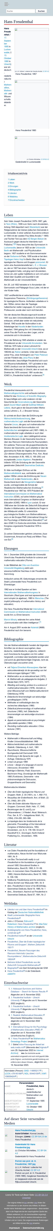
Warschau (39, 598)
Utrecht (7, 64)
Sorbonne (14, 256)
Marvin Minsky (10, 619)
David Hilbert (15, 404)
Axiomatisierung (25, 401)
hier (25, 1202)
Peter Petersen (41, 354)
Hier (35, 1202)
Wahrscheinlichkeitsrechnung (17, 418)
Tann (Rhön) (11, 223)
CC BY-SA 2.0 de (39, 1136)
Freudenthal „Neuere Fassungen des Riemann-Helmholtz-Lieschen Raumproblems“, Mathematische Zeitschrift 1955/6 (26, 955)
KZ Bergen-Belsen (36, 238)
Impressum (14, 1227)
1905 (6, 46)
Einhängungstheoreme (37, 298)
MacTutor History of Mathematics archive (27, 925)
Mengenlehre (30, 481)
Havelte (21, 326)
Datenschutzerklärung (33, 1227)
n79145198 (16, 1073)
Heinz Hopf (19, 259)
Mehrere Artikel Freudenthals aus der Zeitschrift (23, 963)
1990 (6, 61)
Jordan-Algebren (23, 459)
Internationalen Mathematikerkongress (21, 592)
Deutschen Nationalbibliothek (31, 912)
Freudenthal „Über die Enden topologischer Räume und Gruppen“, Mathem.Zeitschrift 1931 (26, 944)
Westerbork (34, 226)
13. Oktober (7, 57)
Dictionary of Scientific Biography (31, 395)
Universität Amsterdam (32, 343)
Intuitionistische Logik (13, 436)
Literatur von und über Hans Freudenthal (25, 909)
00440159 (34, 1073)
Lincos (15, 424)
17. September (7, 40)
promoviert (40, 262)
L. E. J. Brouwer (40, 265)
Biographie (12, 967)
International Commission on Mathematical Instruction (24, 610)
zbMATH (11, 973)
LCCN (7, 1073)
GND (26, 1070)
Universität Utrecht (29, 348)
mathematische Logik (13, 421)
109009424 (10, 1076)
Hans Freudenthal (15, 970)
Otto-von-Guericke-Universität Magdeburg (21, 566)
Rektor (18, 351)
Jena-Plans (28, 357)
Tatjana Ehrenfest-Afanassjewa (24, 667)
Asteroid (34, 627)
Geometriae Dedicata (34, 465)
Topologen (8, 259)
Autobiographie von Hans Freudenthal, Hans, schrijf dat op (27, 931)
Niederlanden (37, 326)
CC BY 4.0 (46, 71)
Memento (31, 1047)
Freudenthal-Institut (15, 935)
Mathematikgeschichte (14, 393)
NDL (26, 1073)
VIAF (44, 1073)
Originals (43, 1047)
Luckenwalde (7, 51)
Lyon (29, 502)
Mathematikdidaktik (12, 473)
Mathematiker (7, 86)
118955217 (35, 1070)
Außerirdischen (11, 430)
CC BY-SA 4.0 (45, 159)
